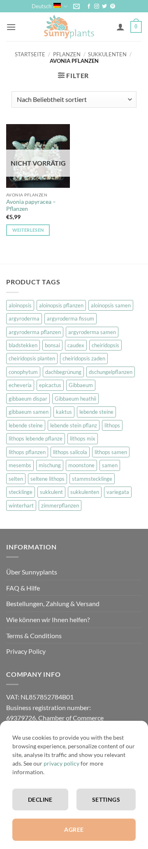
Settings (106, 799)
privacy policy (61, 763)
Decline (40, 799)
